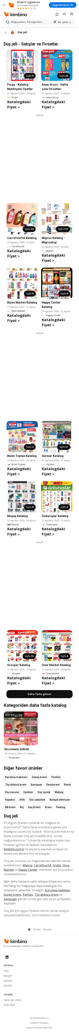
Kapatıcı (10, 799)
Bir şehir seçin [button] (66, 22)
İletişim (8, 975)
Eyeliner (28, 792)
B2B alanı (9, 1004)
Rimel (67, 784)
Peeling (60, 807)
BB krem (10, 807)
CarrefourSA (42, 865)
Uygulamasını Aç (62, 5)
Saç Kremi (34, 807)
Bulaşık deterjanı (60, 799)
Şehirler (8, 980)
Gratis (57, 865)
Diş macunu (12, 792)
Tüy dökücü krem (15, 784)
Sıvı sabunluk (37, 799)
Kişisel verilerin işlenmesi (39, 1027)
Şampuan (36, 784)
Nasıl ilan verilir (12, 1000)
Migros (28, 865)
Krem (48, 807)
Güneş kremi (39, 777)
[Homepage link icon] (29, 929)
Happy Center (27, 870)
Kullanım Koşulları (39, 1022)
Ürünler (8, 985)
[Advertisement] (39, 156)
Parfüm (55, 777)
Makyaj (59, 792)
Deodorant (53, 784)
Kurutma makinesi (16, 777)
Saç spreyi (44, 792)
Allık (22, 799)
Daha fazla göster (39, 694)
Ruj (22, 807)
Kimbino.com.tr (14, 849)
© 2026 (39, 1018)
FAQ (6, 971)
